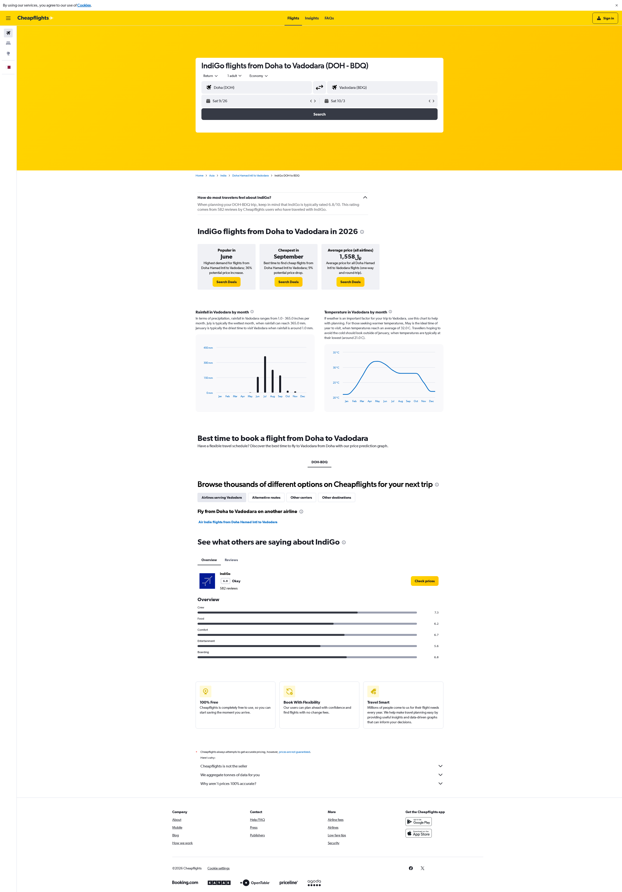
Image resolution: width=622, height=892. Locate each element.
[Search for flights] (8, 33)
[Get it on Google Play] (419, 821)
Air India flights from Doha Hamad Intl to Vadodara (238, 522)
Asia (212, 175)
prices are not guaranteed (294, 752)
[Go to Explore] (8, 53)
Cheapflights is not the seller (223, 766)
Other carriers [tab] (301, 497)
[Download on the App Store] (419, 833)
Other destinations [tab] (336, 497)
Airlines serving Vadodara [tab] (222, 497)
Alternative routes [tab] (266, 497)
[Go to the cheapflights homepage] (35, 18)
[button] (616, 5)
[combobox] (210, 75)
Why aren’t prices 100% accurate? (228, 783)
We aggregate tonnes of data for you (230, 775)
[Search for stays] (8, 43)
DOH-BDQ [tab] (319, 462)
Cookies (84, 5)
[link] (227, 282)
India (223, 175)
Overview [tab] (209, 560)
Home (199, 175)
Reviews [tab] (231, 560)
